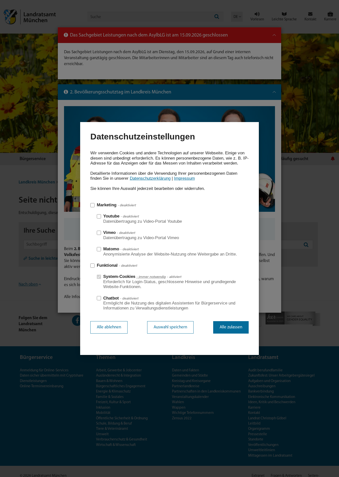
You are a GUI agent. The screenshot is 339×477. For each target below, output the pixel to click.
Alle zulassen (231, 327)
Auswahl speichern (170, 327)
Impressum (184, 178)
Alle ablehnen (109, 327)
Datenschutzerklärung (150, 178)
